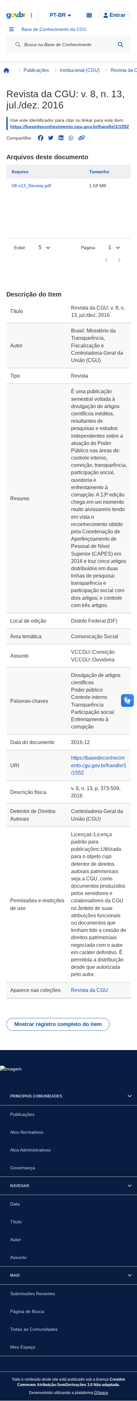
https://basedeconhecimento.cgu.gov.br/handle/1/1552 (69, 126)
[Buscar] (120, 44)
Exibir (19, 247)
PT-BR (58, 15)
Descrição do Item (33, 294)
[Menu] (11, 29)
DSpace (101, 1393)
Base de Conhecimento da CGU (54, 29)
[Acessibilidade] (89, 15)
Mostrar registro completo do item (58, 1024)
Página (88, 247)
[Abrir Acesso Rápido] (31, 15)
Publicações (36, 70)
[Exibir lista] (48, 248)
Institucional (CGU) (80, 70)
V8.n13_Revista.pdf (31, 185)
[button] (114, 15)
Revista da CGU (89, 990)
